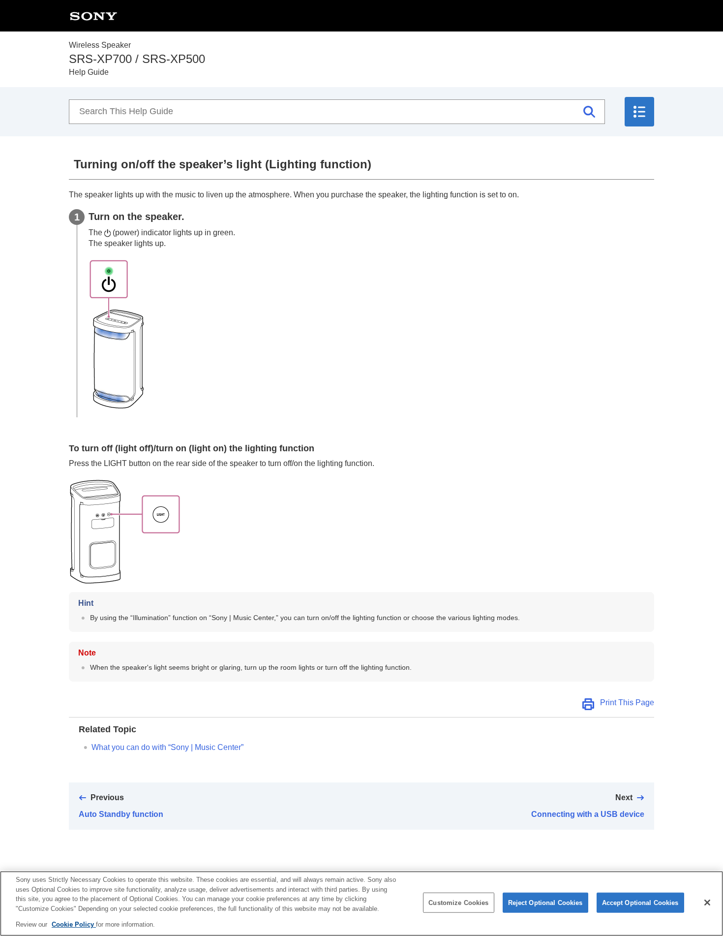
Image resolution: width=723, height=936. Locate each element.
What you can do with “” (167, 747)
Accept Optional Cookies (640, 902)
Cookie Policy (74, 924)
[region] (361, 903)
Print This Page (627, 702)
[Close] (707, 902)
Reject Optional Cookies (545, 902)
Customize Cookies (458, 902)
